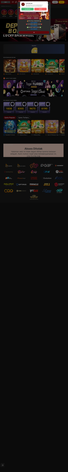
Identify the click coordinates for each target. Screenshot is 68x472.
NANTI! (40, 9)
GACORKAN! (27, 9)
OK (34, 32)
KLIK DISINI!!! (34, 22)
